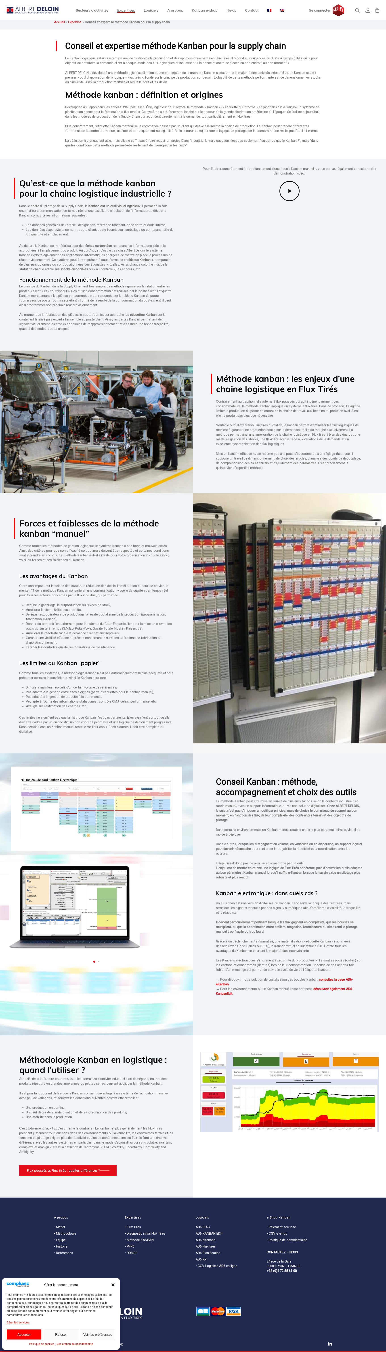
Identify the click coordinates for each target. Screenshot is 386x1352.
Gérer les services (18, 1322)
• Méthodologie (65, 1233)
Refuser (61, 1334)
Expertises (126, 10)
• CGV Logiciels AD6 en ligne (216, 1266)
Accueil (59, 22)
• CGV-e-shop (277, 1233)
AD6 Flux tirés (206, 1246)
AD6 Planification (208, 1253)
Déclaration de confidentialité (75, 1344)
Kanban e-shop (205, 10)
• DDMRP (131, 1253)
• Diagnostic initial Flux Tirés (145, 1233)
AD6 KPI (202, 1259)
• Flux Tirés (133, 1227)
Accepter (24, 1334)
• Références (63, 1253)
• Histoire (60, 1246)
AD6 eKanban (205, 1240)
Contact (251, 10)
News (231, 10)
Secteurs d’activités (92, 10)
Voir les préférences (97, 1334)
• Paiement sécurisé (281, 1227)
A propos (175, 10)
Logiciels (151, 10)
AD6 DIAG (203, 1227)
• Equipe (60, 1240)
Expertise (75, 22)
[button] (113, 1285)
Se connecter (320, 10)
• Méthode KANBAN (139, 1240)
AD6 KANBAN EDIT (209, 1233)
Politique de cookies (41, 1344)
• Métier (59, 1227)
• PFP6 (129, 1246)
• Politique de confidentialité (287, 1240)
